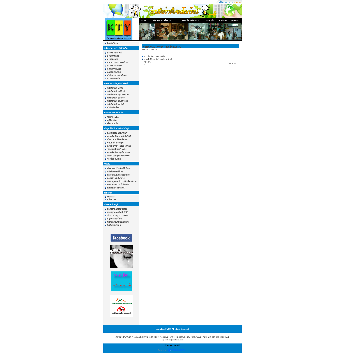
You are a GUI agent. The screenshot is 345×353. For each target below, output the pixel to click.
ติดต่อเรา (235, 20)
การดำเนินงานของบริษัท (154, 56)
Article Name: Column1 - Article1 (158, 59)
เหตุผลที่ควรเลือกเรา (190, 20)
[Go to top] (232, 63)
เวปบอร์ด (210, 20)
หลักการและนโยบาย (162, 20)
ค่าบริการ (223, 20)
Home (143, 20)
